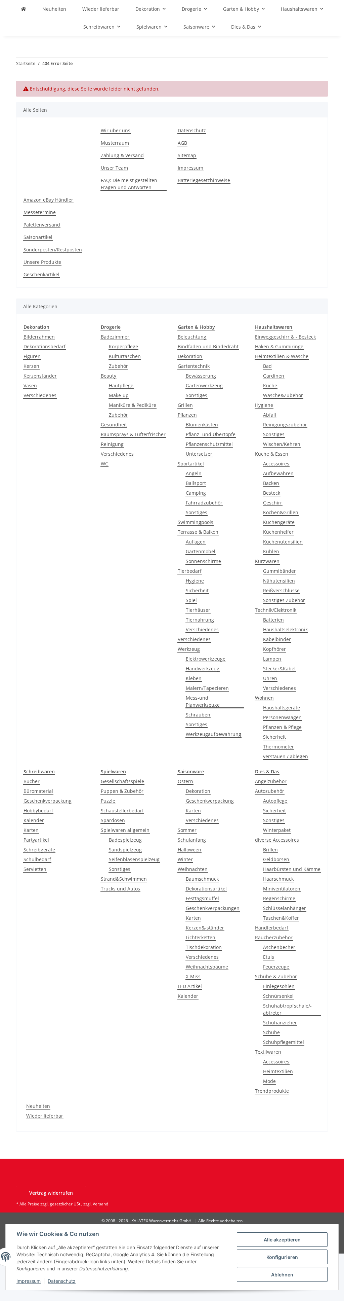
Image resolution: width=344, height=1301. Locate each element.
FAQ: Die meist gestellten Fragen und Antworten (129, 183)
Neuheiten (38, 1106)
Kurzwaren (267, 561)
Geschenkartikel (41, 274)
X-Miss (193, 976)
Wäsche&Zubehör (283, 395)
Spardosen (113, 820)
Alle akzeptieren (282, 1239)
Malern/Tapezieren (207, 688)
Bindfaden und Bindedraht (208, 346)
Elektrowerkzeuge (205, 659)
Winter (185, 859)
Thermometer (278, 746)
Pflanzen (187, 415)
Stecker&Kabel (279, 668)
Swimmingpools (195, 522)
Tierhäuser (198, 610)
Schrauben (198, 714)
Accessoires (276, 463)
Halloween (189, 849)
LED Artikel (190, 986)
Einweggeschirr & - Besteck (285, 336)
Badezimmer (115, 336)
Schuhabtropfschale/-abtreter (287, 1009)
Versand (100, 1204)
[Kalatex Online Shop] (23, 9)
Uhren (270, 678)
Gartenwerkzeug (204, 385)
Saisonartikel (38, 237)
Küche (270, 385)
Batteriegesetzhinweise (204, 180)
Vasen (30, 385)
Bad (267, 366)
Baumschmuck (202, 879)
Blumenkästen (202, 424)
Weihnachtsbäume (207, 966)
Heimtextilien (278, 1071)
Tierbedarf (190, 571)
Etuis (268, 957)
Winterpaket (277, 830)
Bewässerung (201, 376)
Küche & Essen (271, 454)
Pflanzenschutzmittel (209, 444)
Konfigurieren (282, 1257)
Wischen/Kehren (281, 444)
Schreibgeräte (39, 849)
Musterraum (115, 143)
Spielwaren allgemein (125, 830)
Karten (31, 830)
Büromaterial (38, 791)
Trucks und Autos (120, 888)
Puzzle (108, 801)
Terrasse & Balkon (198, 532)
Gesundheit (114, 424)
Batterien (273, 620)
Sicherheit (197, 590)
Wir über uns (115, 130)
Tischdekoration (204, 947)
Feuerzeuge (276, 966)
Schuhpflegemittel (283, 1042)
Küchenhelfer (278, 532)
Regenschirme (279, 898)
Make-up (119, 395)
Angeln (194, 473)
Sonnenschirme (203, 561)
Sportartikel (191, 463)
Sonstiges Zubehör (284, 600)
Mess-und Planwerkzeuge (203, 701)
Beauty (108, 376)
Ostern (185, 781)
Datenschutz (62, 1281)
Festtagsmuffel (202, 898)
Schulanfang (192, 840)
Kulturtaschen (125, 356)
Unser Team (114, 168)
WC (104, 463)
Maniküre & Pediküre (132, 405)
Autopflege (275, 801)
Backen (271, 483)
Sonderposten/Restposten (53, 249)
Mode (269, 1081)
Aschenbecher (279, 947)
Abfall (269, 415)
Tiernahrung (200, 620)
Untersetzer (199, 454)
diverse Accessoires (277, 840)
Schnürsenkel (278, 996)
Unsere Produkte (42, 262)
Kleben (194, 678)
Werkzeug (189, 649)
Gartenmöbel (200, 551)
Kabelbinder (277, 639)
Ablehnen (282, 1274)
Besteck (271, 493)
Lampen (272, 659)
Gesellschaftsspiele (122, 781)
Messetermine (40, 212)
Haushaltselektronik (285, 629)
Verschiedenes (40, 395)
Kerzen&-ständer (205, 927)
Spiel (191, 600)
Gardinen (273, 376)
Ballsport (196, 483)
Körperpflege (123, 346)
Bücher (32, 781)
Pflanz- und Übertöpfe (210, 434)
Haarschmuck (278, 879)
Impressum (28, 1281)
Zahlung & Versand (122, 155)
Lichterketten (200, 937)
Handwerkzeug (202, 668)
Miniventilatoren (281, 888)
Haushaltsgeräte (281, 707)
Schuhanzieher (280, 1022)
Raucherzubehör (274, 937)
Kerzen (31, 366)
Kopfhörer (274, 649)
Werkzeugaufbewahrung (213, 734)
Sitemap (187, 155)
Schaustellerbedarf (122, 810)
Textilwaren (268, 1052)
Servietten (35, 869)
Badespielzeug (125, 840)
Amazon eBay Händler (48, 200)
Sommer (187, 830)
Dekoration (190, 356)
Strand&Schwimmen (124, 879)
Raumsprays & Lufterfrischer (133, 434)
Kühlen (271, 551)
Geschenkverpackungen (213, 908)
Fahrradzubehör (204, 502)
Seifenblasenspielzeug (134, 859)
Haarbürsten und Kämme (291, 869)
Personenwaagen (282, 717)
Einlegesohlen (279, 986)
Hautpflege (121, 385)
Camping (196, 493)
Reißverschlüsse (281, 590)
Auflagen (196, 541)
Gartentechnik (194, 366)
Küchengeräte (279, 522)
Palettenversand (42, 224)
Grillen (185, 405)
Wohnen (264, 698)
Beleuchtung (192, 336)
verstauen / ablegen (285, 756)
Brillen (270, 849)
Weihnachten (193, 869)
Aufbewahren (278, 473)
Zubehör (118, 366)
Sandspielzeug (125, 849)
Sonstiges (196, 395)
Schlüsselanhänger (284, 908)
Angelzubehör (271, 781)
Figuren (32, 356)
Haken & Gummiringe (279, 346)
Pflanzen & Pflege (282, 727)
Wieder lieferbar (44, 1116)
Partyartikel (36, 840)
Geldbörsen (276, 859)
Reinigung (112, 444)
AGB (182, 143)
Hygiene (195, 580)
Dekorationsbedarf (45, 346)
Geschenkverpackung (48, 801)
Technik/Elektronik (275, 610)
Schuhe (271, 1032)
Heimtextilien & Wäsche (281, 356)
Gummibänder (279, 571)
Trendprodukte (272, 1091)
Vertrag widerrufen (51, 1193)
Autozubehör (269, 791)
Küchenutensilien (283, 541)
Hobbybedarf (38, 810)
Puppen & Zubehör (122, 791)
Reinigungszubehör (285, 424)
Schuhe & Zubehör (276, 976)
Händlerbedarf (271, 927)
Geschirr (272, 502)
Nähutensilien (279, 580)
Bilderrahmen (39, 336)
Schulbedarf (37, 859)
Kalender (34, 820)
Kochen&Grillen (280, 512)
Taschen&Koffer (281, 918)
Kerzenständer (40, 376)
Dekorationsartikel (206, 888)
